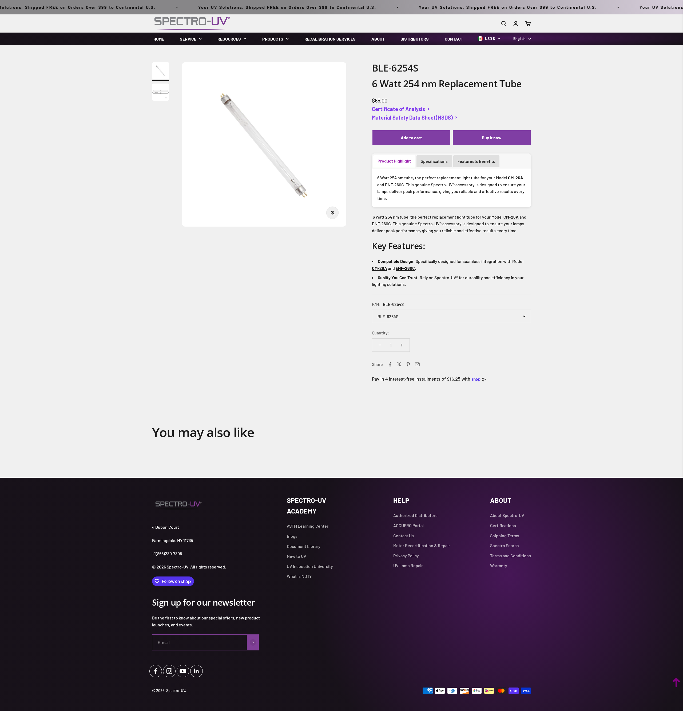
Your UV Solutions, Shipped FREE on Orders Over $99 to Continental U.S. (262, 7)
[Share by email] (417, 364)
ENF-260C (405, 268)
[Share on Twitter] (399, 364)
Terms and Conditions (510, 555)
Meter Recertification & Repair (421, 545)
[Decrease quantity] (380, 345)
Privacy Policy (406, 555)
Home (158, 38)
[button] (676, 682)
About (378, 38)
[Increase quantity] (402, 345)
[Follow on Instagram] (169, 671)
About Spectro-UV (507, 515)
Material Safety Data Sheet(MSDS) (412, 117)
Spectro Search (504, 545)
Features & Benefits (476, 161)
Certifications (503, 525)
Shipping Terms (504, 535)
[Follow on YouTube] (182, 671)
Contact (454, 38)
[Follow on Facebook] (155, 671)
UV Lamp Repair (408, 565)
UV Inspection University (310, 566)
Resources (229, 38)
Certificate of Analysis (398, 109)
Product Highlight (394, 160)
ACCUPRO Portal (408, 525)
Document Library (303, 546)
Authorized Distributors (415, 515)
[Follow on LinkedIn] (196, 671)
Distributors (414, 38)
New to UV (296, 556)
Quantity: (380, 332)
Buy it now (492, 137)
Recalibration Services (330, 38)
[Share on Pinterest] (408, 364)
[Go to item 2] (160, 93)
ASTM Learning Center (307, 525)
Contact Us (403, 535)
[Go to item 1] (160, 71)
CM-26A (379, 268)
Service (188, 38)
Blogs (292, 536)
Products (272, 38)
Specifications (434, 161)
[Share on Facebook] (390, 364)
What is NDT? (299, 576)
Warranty (498, 565)
